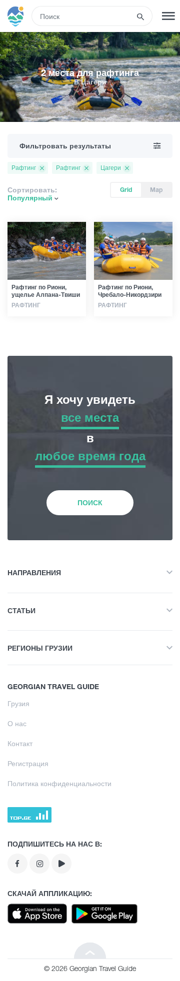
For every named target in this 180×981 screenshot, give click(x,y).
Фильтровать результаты (65, 145)
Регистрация (28, 763)
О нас (17, 723)
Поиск (90, 502)
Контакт (20, 743)
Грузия (19, 703)
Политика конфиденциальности (60, 783)
